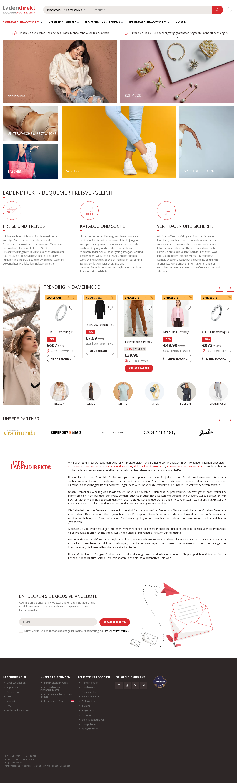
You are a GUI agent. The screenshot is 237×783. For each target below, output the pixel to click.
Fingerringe (88, 710)
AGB (9, 696)
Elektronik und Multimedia (102, 22)
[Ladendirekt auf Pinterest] (135, 685)
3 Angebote (132, 297)
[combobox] (150, 10)
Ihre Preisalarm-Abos (56, 682)
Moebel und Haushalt (62, 22)
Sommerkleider (90, 696)
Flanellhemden (90, 682)
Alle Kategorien (90, 729)
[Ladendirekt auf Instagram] (127, 685)
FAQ (9, 705)
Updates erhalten (114, 622)
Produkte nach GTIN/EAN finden (56, 696)
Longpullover (89, 724)
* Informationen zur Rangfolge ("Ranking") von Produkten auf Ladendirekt (37, 766)
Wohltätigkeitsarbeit (18, 710)
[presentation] (219, 288)
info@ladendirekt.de (13, 762)
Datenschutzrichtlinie (116, 631)
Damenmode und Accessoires (21, 22)
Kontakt (11, 701)
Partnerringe (89, 715)
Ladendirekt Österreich (57, 701)
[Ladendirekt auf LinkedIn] (143, 685)
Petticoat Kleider (91, 692)
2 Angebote (54, 297)
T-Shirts (86, 705)
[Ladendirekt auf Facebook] (118, 685)
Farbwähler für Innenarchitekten (50, 689)
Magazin (180, 22)
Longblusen (88, 687)
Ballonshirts (88, 701)
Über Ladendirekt (16, 682)
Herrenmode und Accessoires (147, 22)
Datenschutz (14, 692)
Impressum (13, 687)
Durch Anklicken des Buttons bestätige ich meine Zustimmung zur (76, 631)
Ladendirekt (21, 10)
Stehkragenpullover (93, 719)
